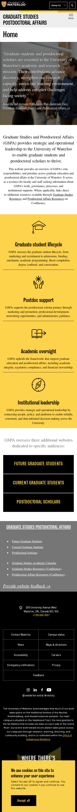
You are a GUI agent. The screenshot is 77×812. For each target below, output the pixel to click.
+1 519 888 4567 (41, 615)
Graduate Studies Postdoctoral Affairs (38, 526)
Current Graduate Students (27, 547)
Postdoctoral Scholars (24, 553)
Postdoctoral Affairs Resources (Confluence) (38, 574)
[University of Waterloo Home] (13, 5)
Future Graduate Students (27, 541)
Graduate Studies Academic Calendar (34, 563)
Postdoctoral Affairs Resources (45, 199)
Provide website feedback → (26, 585)
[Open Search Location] (72, 5)
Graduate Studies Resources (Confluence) (36, 569)
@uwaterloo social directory (38, 695)
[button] (58, 5)
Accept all (23, 800)
